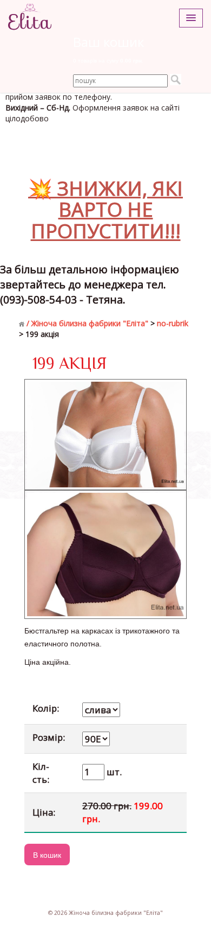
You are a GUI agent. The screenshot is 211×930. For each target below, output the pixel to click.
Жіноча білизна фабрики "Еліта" (89, 323)
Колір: (45, 708)
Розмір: (48, 737)
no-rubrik (172, 323)
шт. (113, 772)
